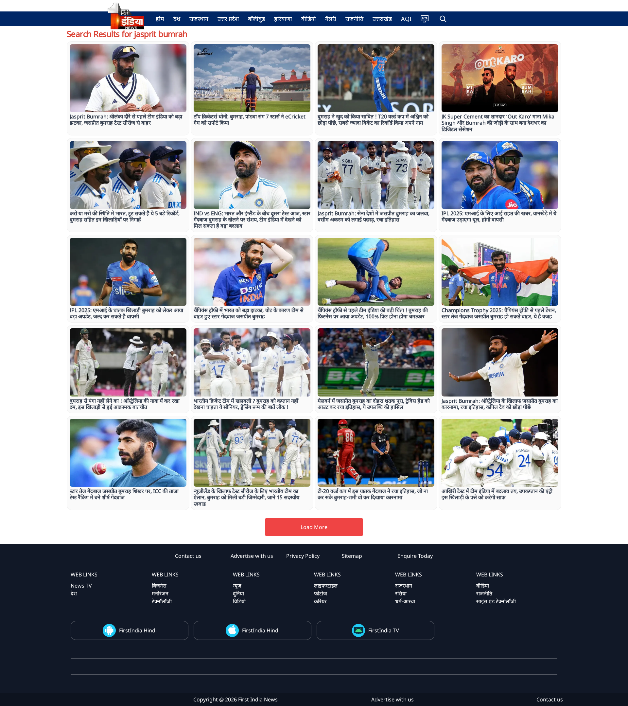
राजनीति (354, 19)
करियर (320, 601)
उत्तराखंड (382, 19)
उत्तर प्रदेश (228, 19)
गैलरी (330, 19)
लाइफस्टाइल (326, 585)
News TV (81, 585)
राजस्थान (198, 19)
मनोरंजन (160, 593)
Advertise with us (252, 555)
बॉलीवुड (256, 19)
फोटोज (320, 593)
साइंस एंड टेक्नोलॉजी (496, 601)
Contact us (188, 555)
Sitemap (352, 555)
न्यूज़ (237, 585)
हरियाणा (283, 19)
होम (160, 19)
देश (176, 19)
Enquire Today (415, 555)
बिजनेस (159, 585)
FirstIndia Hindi (138, 630)
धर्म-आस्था (405, 601)
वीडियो (308, 19)
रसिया (401, 593)
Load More (314, 527)
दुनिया (238, 593)
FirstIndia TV (383, 630)
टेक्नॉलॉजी (162, 601)
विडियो (239, 601)
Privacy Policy (303, 555)
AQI (406, 19)
